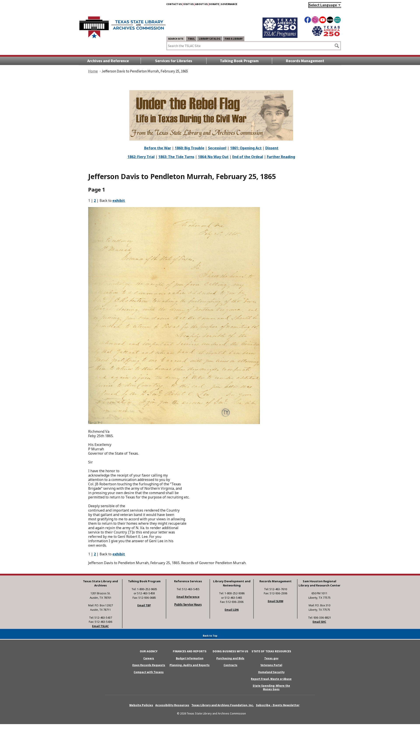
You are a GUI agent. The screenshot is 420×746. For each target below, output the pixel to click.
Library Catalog (209, 38)
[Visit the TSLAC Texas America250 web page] (280, 36)
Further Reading (281, 156)
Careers (148, 658)
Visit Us (188, 4)
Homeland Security (271, 672)
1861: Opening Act (246, 148)
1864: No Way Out (213, 156)
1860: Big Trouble (189, 148)
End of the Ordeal (247, 156)
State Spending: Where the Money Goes (271, 687)
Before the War (157, 148)
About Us (201, 4)
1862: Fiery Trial (141, 156)
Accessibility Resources (172, 705)
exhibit (118, 200)
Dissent (271, 148)
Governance (229, 4)
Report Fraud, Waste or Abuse (271, 679)
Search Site (176, 38)
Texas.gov (271, 658)
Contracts (230, 665)
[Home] (122, 25)
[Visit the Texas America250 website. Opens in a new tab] (326, 35)
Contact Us (174, 4)
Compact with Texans (149, 672)
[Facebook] (307, 20)
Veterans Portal (271, 665)
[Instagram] (315, 20)
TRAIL (191, 38)
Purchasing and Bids (230, 658)
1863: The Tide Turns (176, 156)
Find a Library (234, 38)
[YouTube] (322, 20)
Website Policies (141, 705)
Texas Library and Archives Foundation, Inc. (222, 705)
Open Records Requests (148, 665)
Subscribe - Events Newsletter (277, 705)
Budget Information (189, 658)
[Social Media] (337, 20)
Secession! (217, 148)
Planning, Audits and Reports (190, 665)
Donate (214, 4)
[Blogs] (330, 20)
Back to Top (210, 635)
